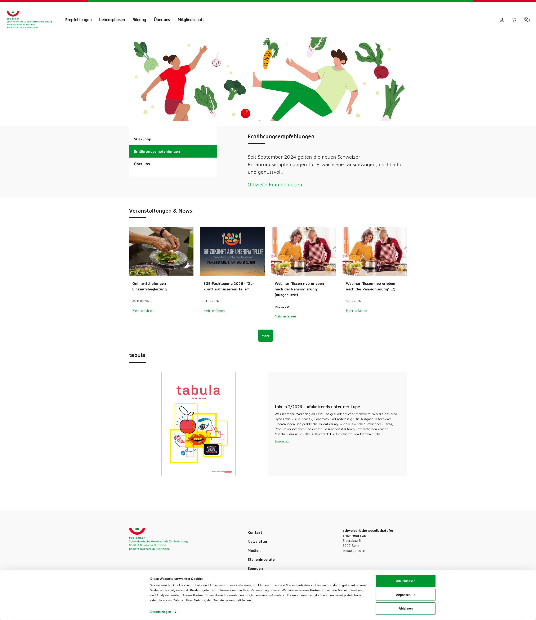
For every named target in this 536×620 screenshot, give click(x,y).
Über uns (162, 19)
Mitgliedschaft (191, 19)
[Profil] (501, 20)
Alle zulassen (405, 581)
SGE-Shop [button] (142, 139)
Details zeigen (160, 612)
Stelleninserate (261, 565)
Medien (254, 556)
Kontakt (255, 538)
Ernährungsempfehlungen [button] (157, 151)
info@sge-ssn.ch (354, 556)
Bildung (139, 19)
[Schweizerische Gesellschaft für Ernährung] (29, 19)
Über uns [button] (142, 164)
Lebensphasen (112, 19)
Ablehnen (406, 608)
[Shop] (514, 20)
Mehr (266, 342)
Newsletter (258, 547)
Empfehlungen (78, 19)
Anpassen (403, 594)
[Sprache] (527, 20)
